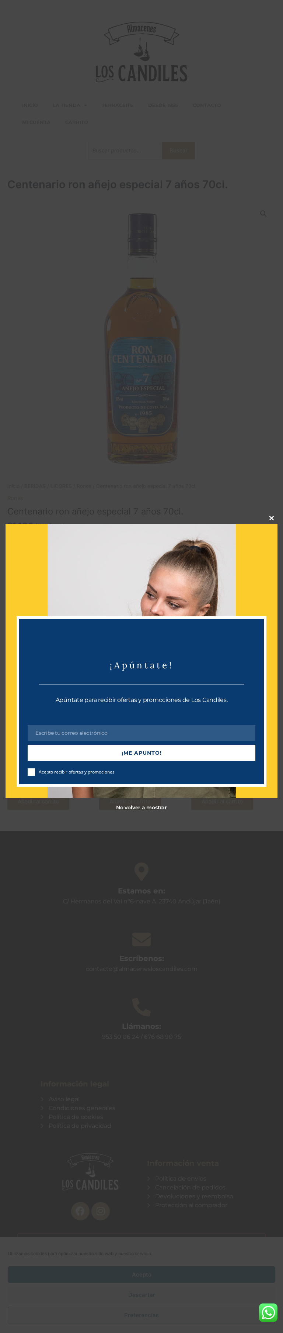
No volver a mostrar (141, 807)
